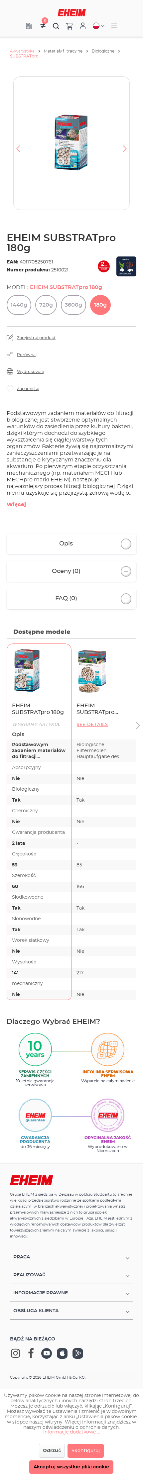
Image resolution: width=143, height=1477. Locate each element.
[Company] (29, 26)
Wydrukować (30, 372)
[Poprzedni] (18, 143)
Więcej (16, 504)
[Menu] (114, 26)
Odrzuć (52, 1450)
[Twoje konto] (83, 26)
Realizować (29, 1275)
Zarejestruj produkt (36, 338)
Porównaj (27, 355)
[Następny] (125, 143)
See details (92, 725)
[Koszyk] (66, 26)
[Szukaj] (56, 26)
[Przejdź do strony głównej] (72, 13)
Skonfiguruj (86, 1450)
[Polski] (98, 26)
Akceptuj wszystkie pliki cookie (71, 1467)
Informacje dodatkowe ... (71, 1432)
